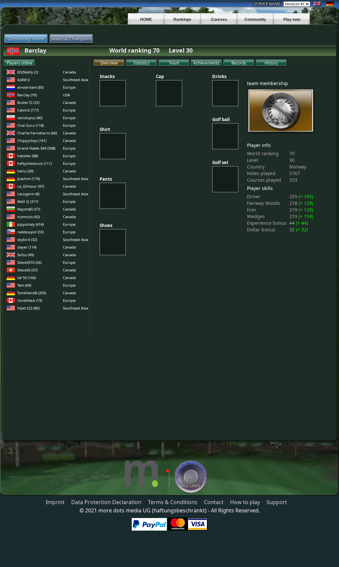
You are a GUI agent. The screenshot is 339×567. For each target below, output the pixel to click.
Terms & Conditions (172, 502)
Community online (26, 39)
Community (255, 19)
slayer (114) (26, 247)
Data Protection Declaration (106, 502)
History (271, 63)
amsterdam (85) (30, 87)
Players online (19, 63)
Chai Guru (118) (30, 125)
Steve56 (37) (27, 269)
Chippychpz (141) (31, 140)
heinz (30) (25, 170)
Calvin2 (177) (28, 110)
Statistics (141, 63)
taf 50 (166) (26, 277)
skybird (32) (27, 239)
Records (238, 63)
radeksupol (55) (30, 231)
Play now (291, 19)
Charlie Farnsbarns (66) (37, 132)
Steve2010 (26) (29, 262)
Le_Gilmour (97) (30, 186)
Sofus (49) (25, 254)
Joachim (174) (28, 178)
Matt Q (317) (27, 201)
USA (66, 94)
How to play (245, 502)
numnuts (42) (28, 216)
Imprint (55, 502)
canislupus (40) (29, 117)
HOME (146, 19)
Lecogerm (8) (28, 193)
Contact (213, 502)
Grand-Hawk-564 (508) (36, 148)
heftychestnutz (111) (34, 163)
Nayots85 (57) (28, 209)
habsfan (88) (27, 155)
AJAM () (23, 79)
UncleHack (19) (29, 300)
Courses (219, 19)
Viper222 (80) (28, 308)
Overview (109, 63)
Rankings (182, 19)
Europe (69, 87)
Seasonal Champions (71, 39)
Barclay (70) (27, 94)
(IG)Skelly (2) (27, 72)
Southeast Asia (75, 79)
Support (276, 502)
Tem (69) (24, 285)
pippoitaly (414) (30, 224)
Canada (69, 72)
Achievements (206, 63)
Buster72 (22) (28, 102)
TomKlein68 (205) (31, 292)
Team (174, 63)
